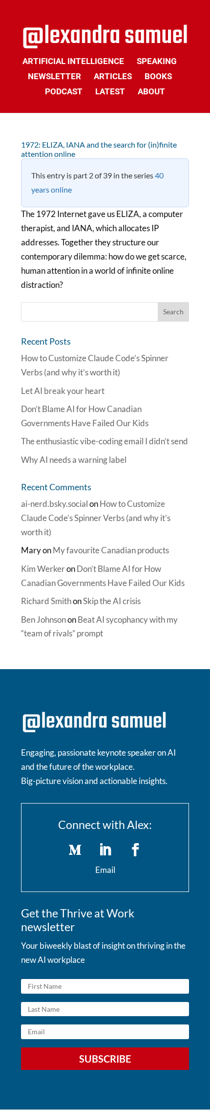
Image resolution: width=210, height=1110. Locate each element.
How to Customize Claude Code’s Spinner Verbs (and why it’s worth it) (95, 518)
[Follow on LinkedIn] (105, 850)
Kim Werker (43, 569)
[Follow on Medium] (75, 850)
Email (105, 870)
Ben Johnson (43, 619)
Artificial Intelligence (73, 62)
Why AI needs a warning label (73, 460)
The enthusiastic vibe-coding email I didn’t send (104, 441)
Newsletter (54, 77)
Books (158, 77)
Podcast (64, 92)
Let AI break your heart (63, 391)
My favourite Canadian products (111, 550)
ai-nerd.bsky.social (54, 504)
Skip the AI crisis (112, 601)
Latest (110, 92)
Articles (113, 77)
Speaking (157, 62)
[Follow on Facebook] (135, 850)
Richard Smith (46, 601)
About (151, 92)
